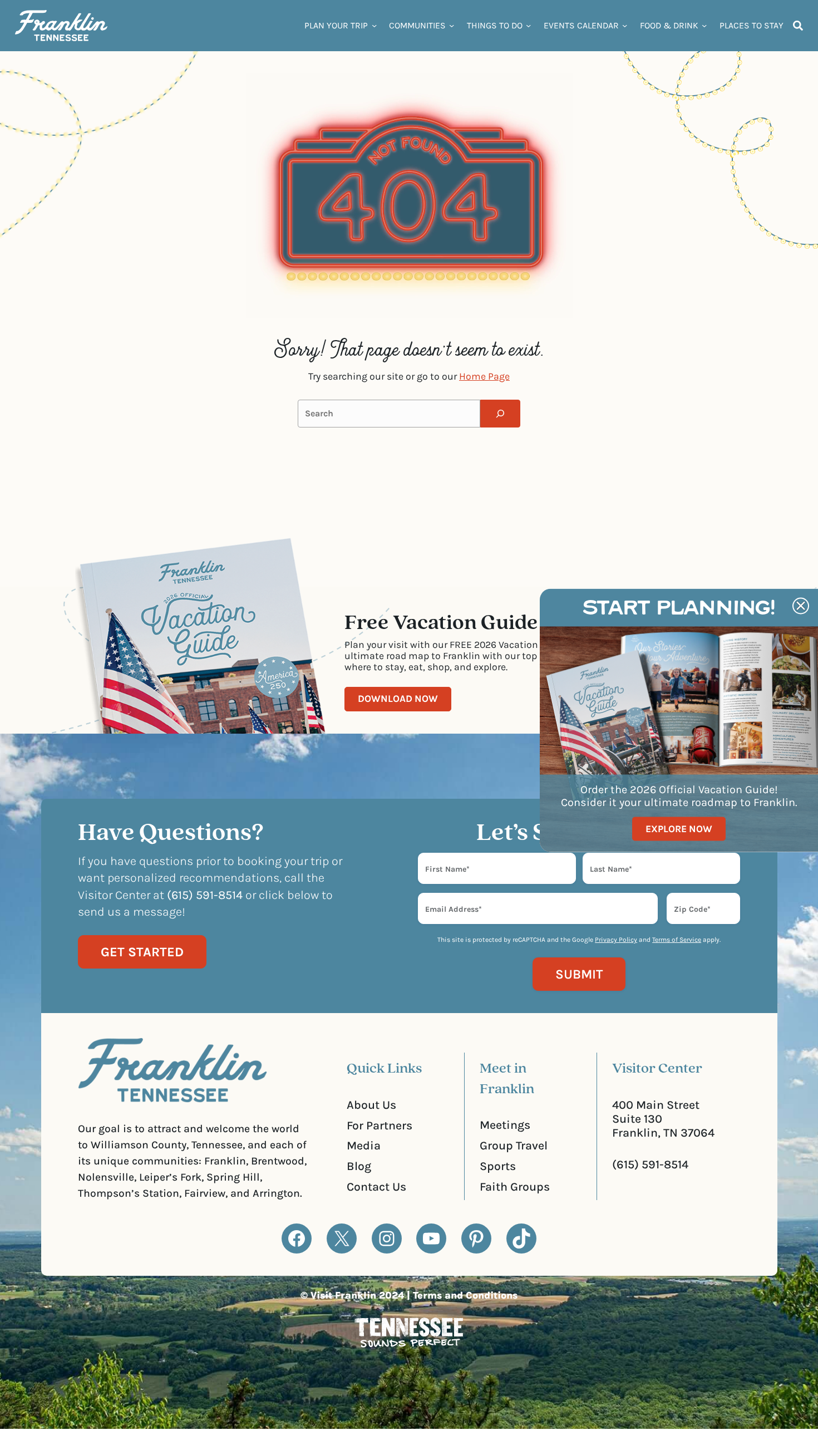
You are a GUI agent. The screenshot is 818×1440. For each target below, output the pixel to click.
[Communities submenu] (451, 25)
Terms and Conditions (465, 1295)
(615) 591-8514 (650, 1164)
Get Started (142, 952)
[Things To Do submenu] (528, 25)
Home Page (484, 376)
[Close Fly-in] (800, 605)
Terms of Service (676, 939)
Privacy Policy (616, 939)
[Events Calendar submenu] (624, 25)
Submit (579, 974)
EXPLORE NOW (678, 828)
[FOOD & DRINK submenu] (704, 25)
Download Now (398, 698)
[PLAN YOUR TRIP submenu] (374, 25)
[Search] (500, 413)
